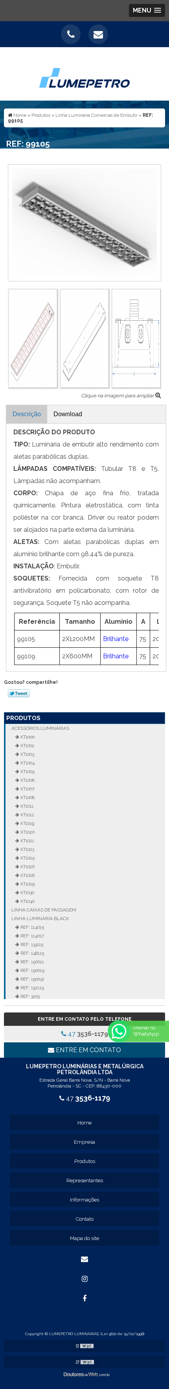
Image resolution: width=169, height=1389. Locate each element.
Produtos (23, 718)
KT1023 (26, 849)
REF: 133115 (31, 944)
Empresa (84, 1142)
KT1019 (26, 823)
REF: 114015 (31, 927)
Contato (85, 1219)
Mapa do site (84, 1238)
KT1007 (27, 789)
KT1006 (27, 780)
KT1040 (27, 901)
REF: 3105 (29, 996)
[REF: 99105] (84, 222)
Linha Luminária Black (40, 918)
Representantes (84, 1180)
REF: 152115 (31, 987)
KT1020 (27, 832)
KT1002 (27, 745)
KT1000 (27, 737)
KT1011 (26, 806)
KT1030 (26, 892)
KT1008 (27, 797)
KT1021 (26, 840)
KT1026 (27, 866)
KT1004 (27, 763)
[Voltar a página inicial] (84, 73)
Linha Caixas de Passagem (43, 910)
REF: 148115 (31, 953)
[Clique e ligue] (71, 34)
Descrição (27, 414)
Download (67, 414)
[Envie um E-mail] (98, 34)
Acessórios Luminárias (40, 728)
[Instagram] (84, 1279)
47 (87, 1034)
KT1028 (27, 875)
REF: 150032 (31, 979)
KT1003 (26, 754)
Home (84, 1123)
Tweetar (18, 693)
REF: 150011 (31, 962)
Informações (84, 1200)
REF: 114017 (31, 936)
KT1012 (26, 815)
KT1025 (27, 858)
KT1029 (27, 884)
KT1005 (27, 771)
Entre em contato (87, 1050)
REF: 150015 (31, 970)
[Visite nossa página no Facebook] (84, 1298)
